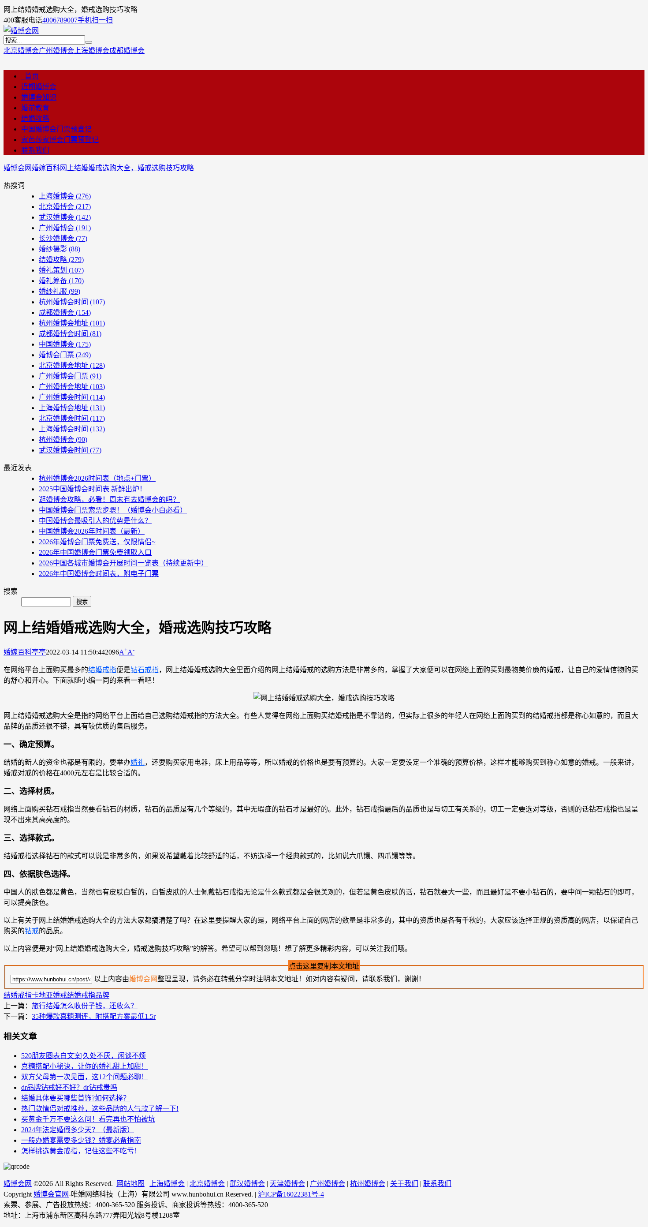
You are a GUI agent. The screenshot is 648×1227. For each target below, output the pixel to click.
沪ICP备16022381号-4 (291, 1194)
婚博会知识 (38, 97)
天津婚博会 (287, 1183)
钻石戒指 (144, 669)
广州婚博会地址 (72, 386)
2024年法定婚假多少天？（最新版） (77, 1129)
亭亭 (39, 652)
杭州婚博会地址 (72, 323)
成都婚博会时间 (70, 333)
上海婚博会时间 (72, 429)
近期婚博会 (38, 86)
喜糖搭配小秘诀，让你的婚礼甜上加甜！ (84, 1066)
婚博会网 (18, 168)
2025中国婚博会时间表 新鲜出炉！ (92, 489)
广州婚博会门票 (70, 376)
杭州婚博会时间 (72, 302)
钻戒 (32, 931)
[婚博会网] (21, 30)
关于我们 (404, 1183)
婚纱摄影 (59, 249)
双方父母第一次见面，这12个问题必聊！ (84, 1077)
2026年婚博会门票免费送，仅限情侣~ (97, 542)
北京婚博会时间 (72, 418)
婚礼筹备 (61, 280)
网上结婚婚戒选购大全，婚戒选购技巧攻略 (127, 168)
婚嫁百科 (46, 168)
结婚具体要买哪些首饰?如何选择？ (75, 1098)
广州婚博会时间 (72, 397)
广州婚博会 (56, 50)
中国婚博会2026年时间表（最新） (92, 531)
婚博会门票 (65, 355)
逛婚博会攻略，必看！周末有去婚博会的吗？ (109, 499)
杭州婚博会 (63, 439)
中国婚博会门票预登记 (56, 129)
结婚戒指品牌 (88, 995)
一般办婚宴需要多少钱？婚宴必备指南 (81, 1140)
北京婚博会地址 (72, 365)
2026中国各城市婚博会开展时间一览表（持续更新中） (123, 563)
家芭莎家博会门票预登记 (60, 139)
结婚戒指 (102, 669)
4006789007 (60, 20)
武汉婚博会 (65, 217)
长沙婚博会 (63, 238)
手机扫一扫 (95, 20)
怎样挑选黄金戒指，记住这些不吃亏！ (81, 1151)
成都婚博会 (127, 50)
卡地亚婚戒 (49, 995)
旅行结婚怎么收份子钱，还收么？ (85, 1006)
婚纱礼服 (59, 291)
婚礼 (137, 762)
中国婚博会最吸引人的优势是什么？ (95, 520)
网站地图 (130, 1183)
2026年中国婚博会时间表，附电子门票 (99, 573)
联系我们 (35, 150)
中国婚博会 (65, 344)
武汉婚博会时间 (70, 450)
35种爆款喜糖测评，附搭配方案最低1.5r (94, 1016)
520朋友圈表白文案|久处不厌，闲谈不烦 (83, 1055)
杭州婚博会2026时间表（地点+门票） (97, 478)
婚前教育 (35, 108)
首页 (30, 76)
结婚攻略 (35, 118)
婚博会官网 (51, 1194)
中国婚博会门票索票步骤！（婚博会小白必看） (113, 510)
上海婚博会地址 (72, 407)
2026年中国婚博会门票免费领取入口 (95, 552)
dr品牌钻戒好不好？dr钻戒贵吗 (69, 1087)
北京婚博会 (21, 50)
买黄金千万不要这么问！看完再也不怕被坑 (88, 1119)
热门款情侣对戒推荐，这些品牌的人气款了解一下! (100, 1108)
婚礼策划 (61, 270)
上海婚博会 (91, 50)
